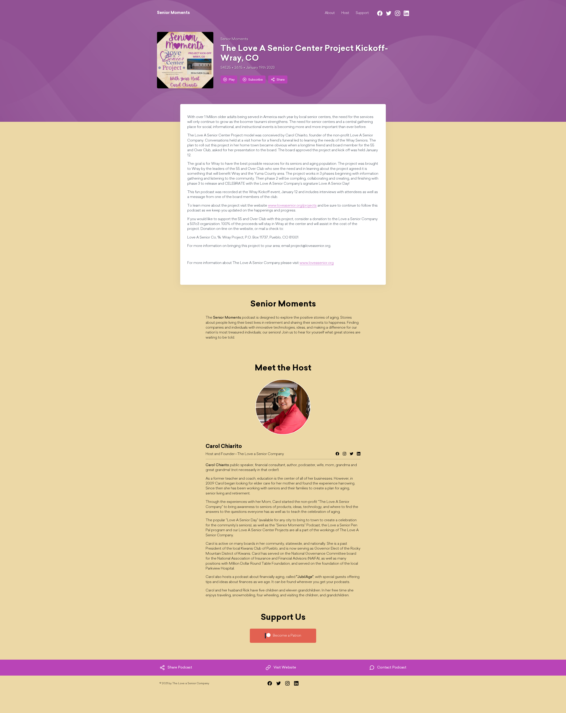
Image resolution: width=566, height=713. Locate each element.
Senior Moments (234, 39)
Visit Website (284, 667)
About (330, 13)
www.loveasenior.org (317, 263)
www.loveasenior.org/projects (292, 205)
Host (345, 13)
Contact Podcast (391, 667)
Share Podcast (180, 667)
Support (362, 13)
